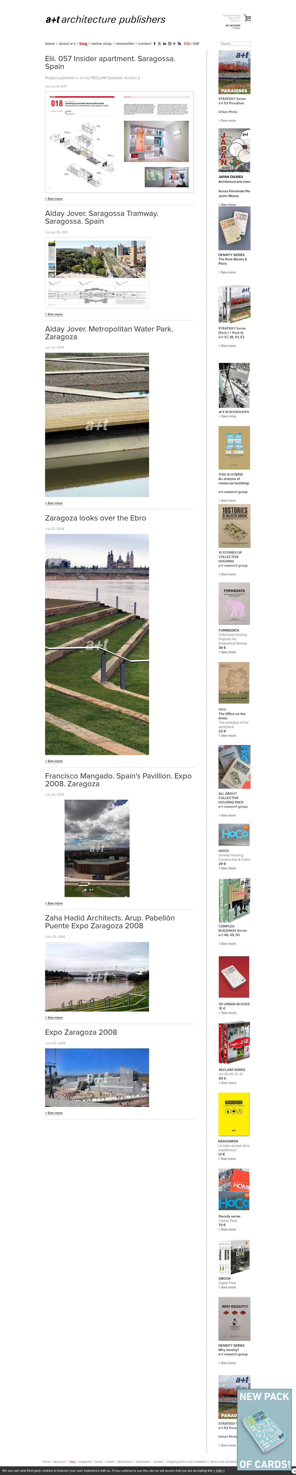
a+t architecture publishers (111, 19)
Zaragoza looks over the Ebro (95, 518)
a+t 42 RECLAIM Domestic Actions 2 (110, 78)
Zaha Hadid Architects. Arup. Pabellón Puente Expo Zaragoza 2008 (110, 922)
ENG (187, 44)
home (50, 44)
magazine (85, 1461)
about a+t (67, 44)
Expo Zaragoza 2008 (81, 1032)
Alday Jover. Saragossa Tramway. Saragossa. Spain (101, 217)
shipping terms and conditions (187, 1461)
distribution (124, 1461)
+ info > (219, 1470)
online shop (101, 44)
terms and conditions (225, 1461)
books (99, 1461)
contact (144, 44)
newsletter (125, 44)
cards (110, 1461)
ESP (196, 44)
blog (83, 44)
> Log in (236, 28)
